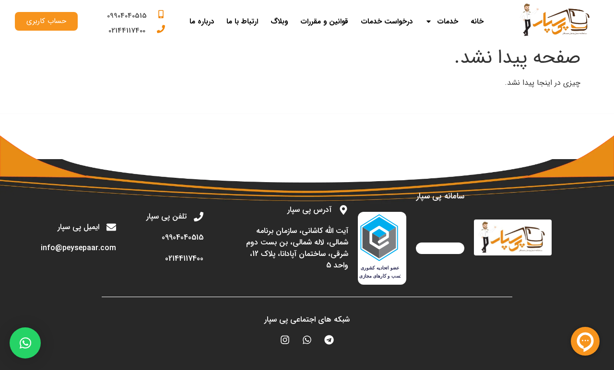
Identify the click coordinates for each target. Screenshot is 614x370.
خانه (477, 21)
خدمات (447, 21)
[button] (25, 342)
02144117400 (126, 30)
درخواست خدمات (387, 21)
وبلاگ (279, 21)
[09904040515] (161, 14)
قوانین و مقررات (324, 21)
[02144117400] (161, 29)
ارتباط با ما (242, 21)
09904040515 (127, 16)
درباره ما (201, 21)
